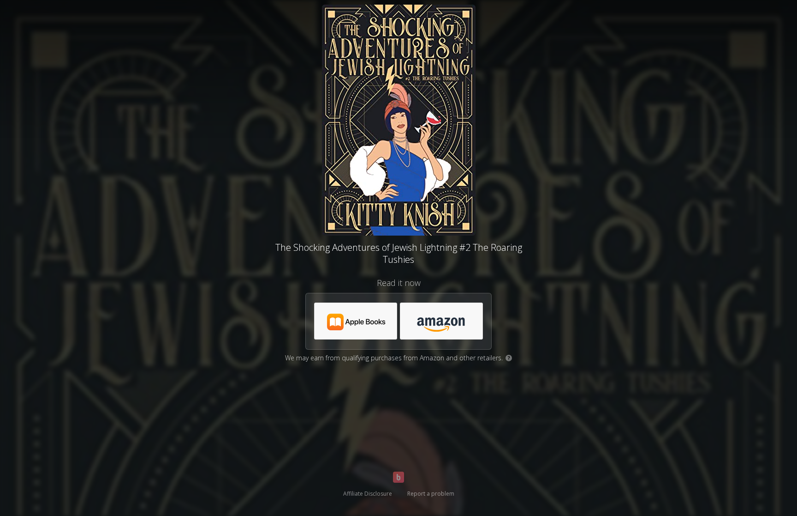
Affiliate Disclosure (367, 494)
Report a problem (430, 494)
